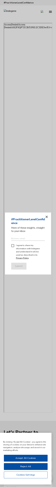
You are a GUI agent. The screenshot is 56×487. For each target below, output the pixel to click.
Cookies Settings (25, 475)
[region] (25, 459)
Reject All (25, 466)
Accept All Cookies (26, 458)
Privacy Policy (22, 258)
